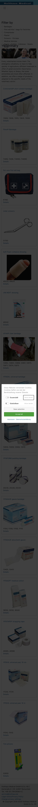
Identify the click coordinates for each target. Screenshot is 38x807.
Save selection (19, 409)
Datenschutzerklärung (23, 419)
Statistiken (14, 404)
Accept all (19, 414)
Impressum (11, 419)
